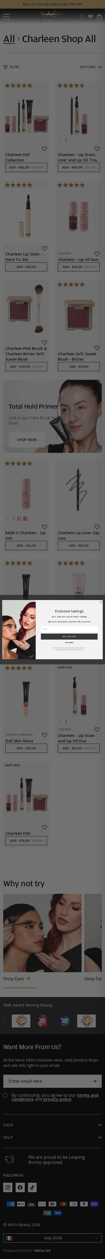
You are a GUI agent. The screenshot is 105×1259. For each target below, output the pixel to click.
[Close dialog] (101, 602)
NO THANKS (69, 642)
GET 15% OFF (69, 636)
